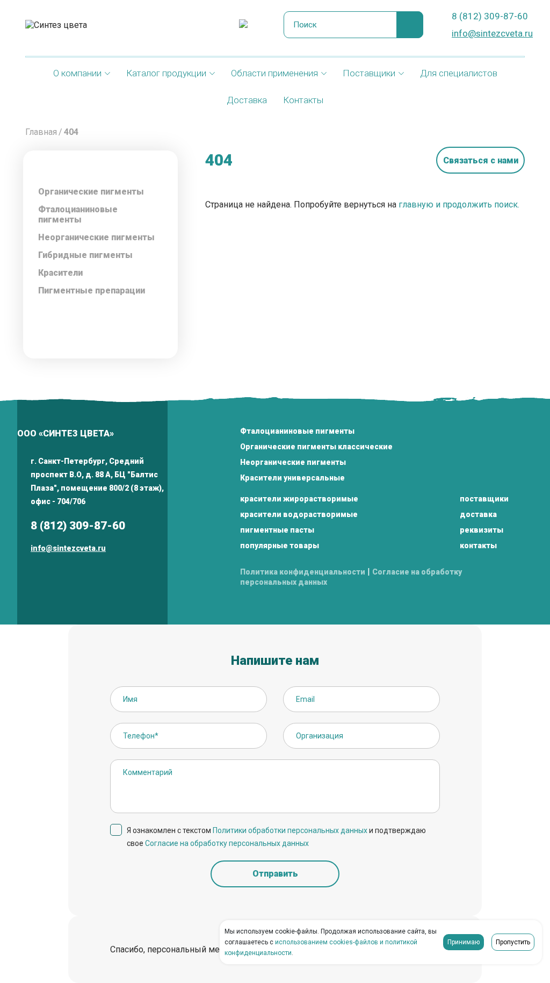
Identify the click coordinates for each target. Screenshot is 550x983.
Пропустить (513, 942)
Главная (41, 132)
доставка (478, 514)
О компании (77, 73)
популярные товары (279, 545)
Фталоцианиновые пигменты (78, 214)
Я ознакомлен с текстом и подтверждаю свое (276, 837)
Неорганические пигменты (293, 462)
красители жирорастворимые (299, 498)
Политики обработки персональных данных (290, 830)
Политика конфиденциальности (302, 572)
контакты (478, 545)
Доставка (247, 100)
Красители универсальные (292, 477)
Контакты (303, 100)
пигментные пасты (277, 530)
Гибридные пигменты (85, 255)
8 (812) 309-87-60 (490, 16)
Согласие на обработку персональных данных (227, 843)
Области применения (274, 73)
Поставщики (369, 73)
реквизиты (481, 530)
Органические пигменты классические (316, 446)
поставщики (484, 498)
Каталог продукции (166, 73)
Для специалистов (458, 73)
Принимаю (463, 942)
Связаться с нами (480, 160)
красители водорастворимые (299, 514)
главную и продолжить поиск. (459, 204)
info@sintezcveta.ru (492, 33)
